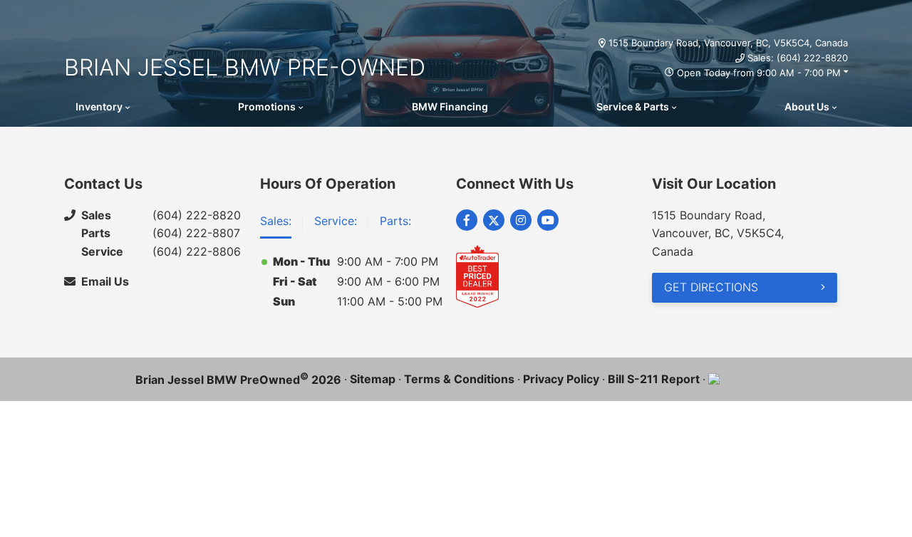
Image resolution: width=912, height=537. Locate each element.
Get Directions (711, 287)
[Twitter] (493, 220)
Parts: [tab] (395, 221)
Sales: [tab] (275, 221)
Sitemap (372, 379)
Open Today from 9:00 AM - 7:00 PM (759, 72)
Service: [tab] (335, 221)
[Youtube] (548, 220)
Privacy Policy (561, 379)
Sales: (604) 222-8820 (797, 57)
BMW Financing (450, 106)
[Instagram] (521, 220)
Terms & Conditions (459, 379)
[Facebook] (466, 220)
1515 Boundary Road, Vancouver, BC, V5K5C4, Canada (728, 42)
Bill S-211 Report (654, 379)
